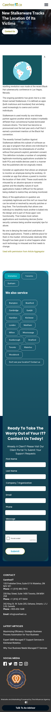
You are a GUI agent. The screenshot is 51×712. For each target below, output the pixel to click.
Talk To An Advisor (25, 708)
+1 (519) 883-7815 (18, 589)
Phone (9, 506)
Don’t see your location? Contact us (24, 362)
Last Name (11, 471)
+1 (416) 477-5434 (18, 599)
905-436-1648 (18, 609)
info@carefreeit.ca (18, 614)
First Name (11, 459)
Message (10, 518)
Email (9, 495)
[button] (46, 5)
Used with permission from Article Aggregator (23, 251)
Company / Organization (19, 483)
